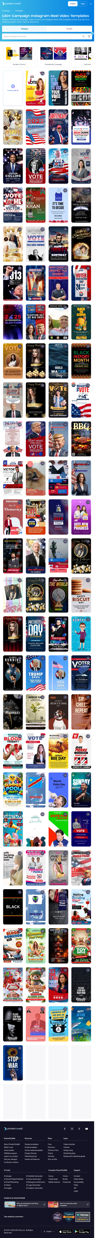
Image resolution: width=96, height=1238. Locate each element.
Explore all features (32, 1159)
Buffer (65, 1179)
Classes (67, 1147)
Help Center (78, 1179)
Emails (69, 29)
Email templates (31, 1147)
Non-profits (52, 1159)
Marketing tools (31, 1156)
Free (50, 1144)
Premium (51, 1147)
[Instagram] (72, 1128)
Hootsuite (67, 1182)
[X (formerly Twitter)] (79, 1128)
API (75, 1188)
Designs (24, 29)
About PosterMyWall (12, 1144)
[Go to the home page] (10, 3)
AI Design (8, 1176)
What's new (8, 1147)
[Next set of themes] (91, 55)
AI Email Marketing (11, 1182)
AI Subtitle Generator (34, 1176)
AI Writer (7, 1185)
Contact (77, 1176)
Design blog (68, 1150)
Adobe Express (54, 1182)
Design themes (31, 1153)
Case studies (9, 1150)
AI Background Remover (35, 1182)
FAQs (76, 1185)
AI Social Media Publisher (14, 1179)
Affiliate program (10, 1153)
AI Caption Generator (34, 1188)
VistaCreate (53, 1179)
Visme (65, 1176)
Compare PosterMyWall (57, 1170)
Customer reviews (11, 1162)
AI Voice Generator (33, 1179)
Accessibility (79, 1182)
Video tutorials (69, 1144)
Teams (50, 1153)
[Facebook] (64, 1128)
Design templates (31, 1144)
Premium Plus (53, 1150)
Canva (50, 1176)
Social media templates (34, 1150)
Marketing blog (69, 1153)
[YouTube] (86, 1128)
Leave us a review (11, 1156)
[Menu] (90, 3)
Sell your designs (10, 1159)
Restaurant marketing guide (74, 1156)
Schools (51, 1156)
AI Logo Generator (33, 1185)
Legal (76, 1191)
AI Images (8, 1188)
